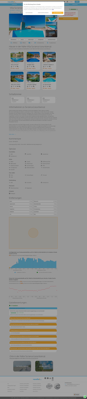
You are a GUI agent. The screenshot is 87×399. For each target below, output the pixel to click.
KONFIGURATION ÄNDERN (43, 12)
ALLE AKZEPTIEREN (57, 12)
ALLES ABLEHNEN (29, 12)
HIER (53, 9)
